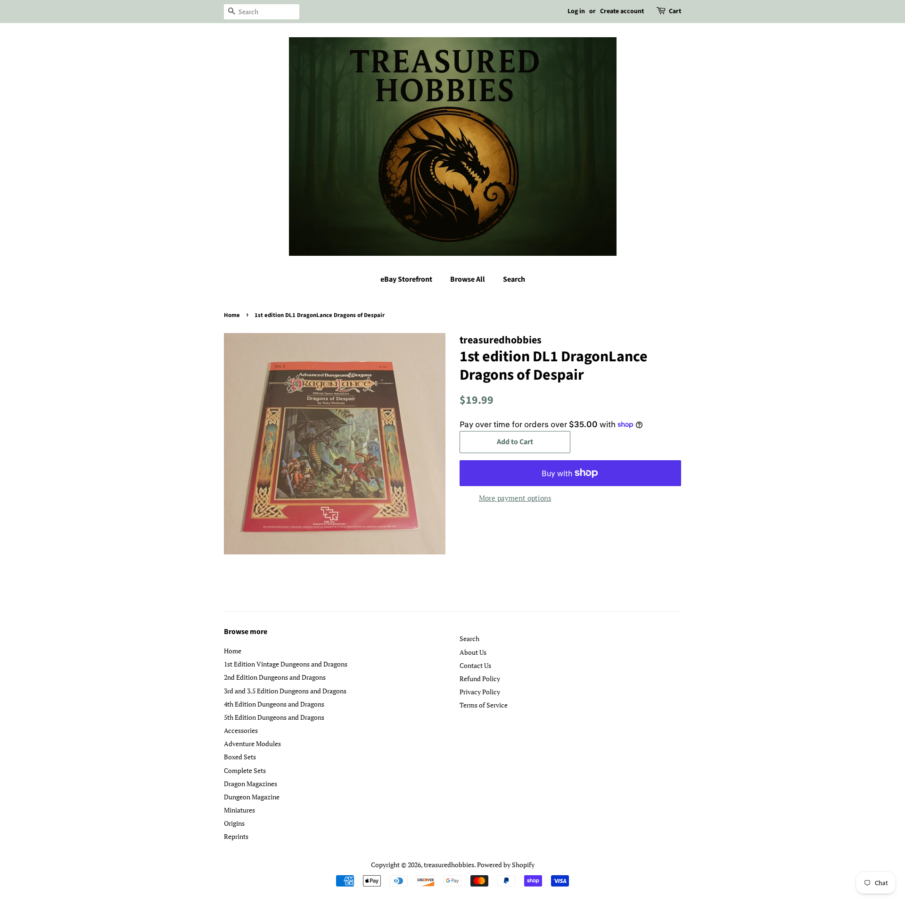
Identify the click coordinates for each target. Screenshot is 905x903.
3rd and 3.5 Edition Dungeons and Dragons (285, 690)
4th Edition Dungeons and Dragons (274, 704)
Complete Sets (245, 770)
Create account (622, 11)
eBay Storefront (406, 279)
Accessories (241, 730)
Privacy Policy (480, 691)
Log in (576, 11)
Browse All (467, 279)
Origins (234, 823)
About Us (473, 652)
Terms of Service (484, 704)
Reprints (236, 836)
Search (514, 279)
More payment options (515, 498)
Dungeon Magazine (252, 796)
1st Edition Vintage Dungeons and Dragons (285, 663)
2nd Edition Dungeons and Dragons (275, 677)
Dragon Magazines (250, 783)
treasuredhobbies (449, 864)
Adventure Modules (252, 743)
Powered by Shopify (506, 864)
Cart (675, 11)
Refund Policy (480, 678)
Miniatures (239, 809)
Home (232, 315)
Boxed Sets (240, 756)
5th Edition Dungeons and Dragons (274, 717)
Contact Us (475, 665)
